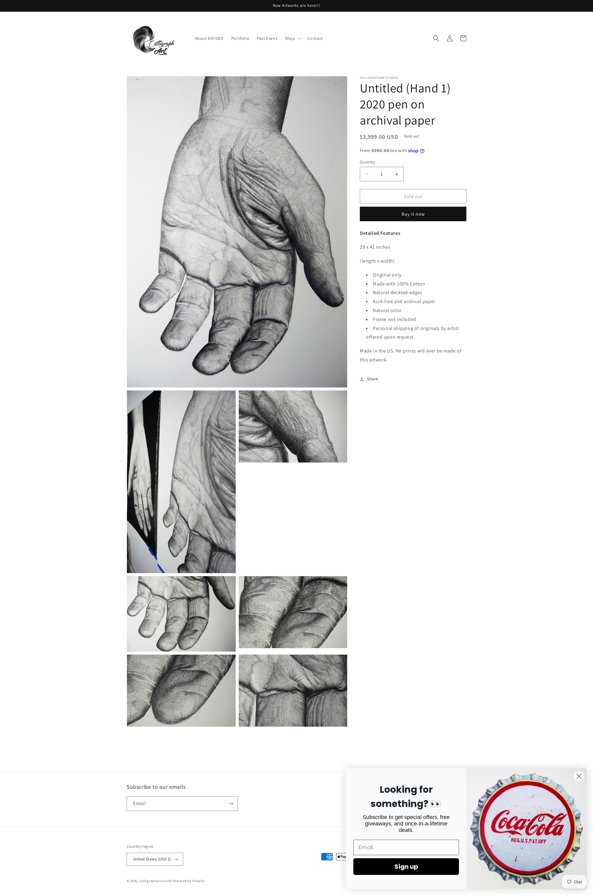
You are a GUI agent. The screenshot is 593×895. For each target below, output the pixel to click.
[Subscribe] (231, 803)
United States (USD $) (152, 859)
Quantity (367, 162)
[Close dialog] (579, 776)
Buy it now (413, 214)
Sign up (406, 866)
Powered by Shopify (189, 881)
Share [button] (372, 379)
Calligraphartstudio (155, 881)
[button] (292, 38)
